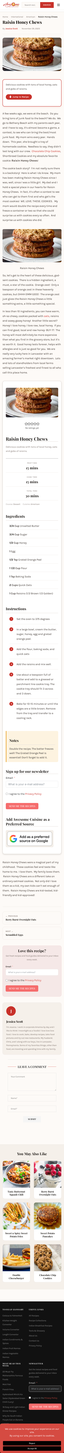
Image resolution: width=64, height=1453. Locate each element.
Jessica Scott (11, 28)
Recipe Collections (37, 1320)
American (30, 17)
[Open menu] (58, 5)
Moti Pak (7, 1384)
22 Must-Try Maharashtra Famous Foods (13, 1376)
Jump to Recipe (21, 97)
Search (47, 5)
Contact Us (34, 1340)
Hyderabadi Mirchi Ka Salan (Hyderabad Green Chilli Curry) (14, 1398)
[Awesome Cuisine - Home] (11, 5)
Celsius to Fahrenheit (12, 1315)
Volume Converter (11, 1329)
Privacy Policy (33, 794)
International (17, 17)
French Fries (8, 1389)
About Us (33, 1336)
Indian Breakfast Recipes (40, 1325)
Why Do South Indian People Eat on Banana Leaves (13, 1420)
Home (5, 17)
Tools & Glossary (37, 1330)
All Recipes (34, 1315)
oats (46, 316)
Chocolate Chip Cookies (46, 151)
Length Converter (10, 1334)
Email (9, 778)
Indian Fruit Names (11, 1348)
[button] (26, 423)
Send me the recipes (22, 806)
